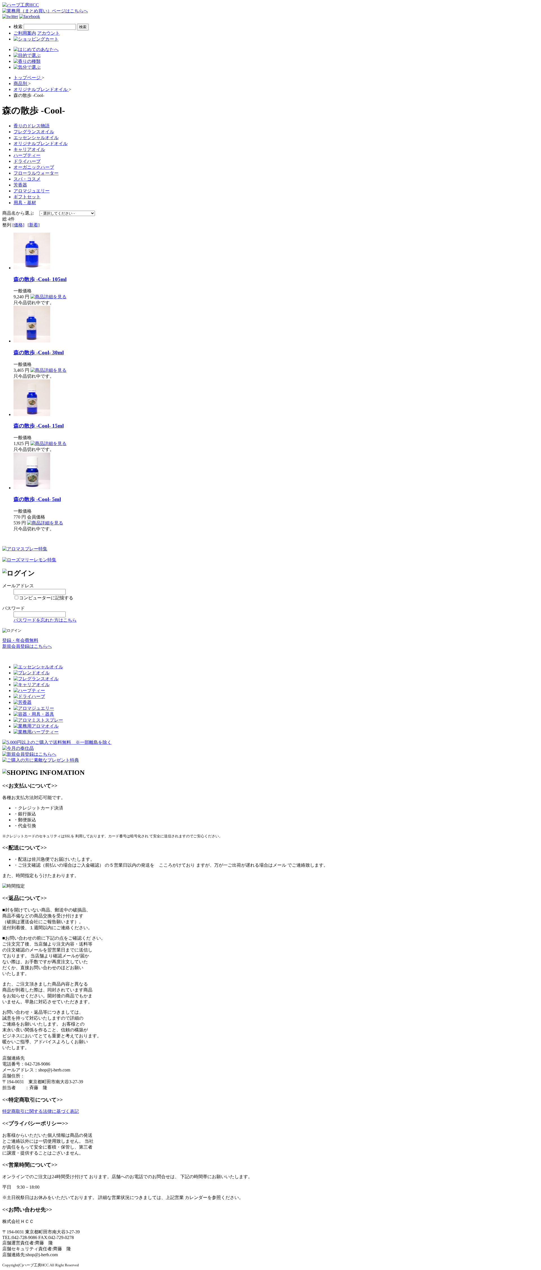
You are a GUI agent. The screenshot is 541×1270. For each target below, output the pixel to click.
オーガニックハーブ (34, 167)
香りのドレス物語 (32, 125)
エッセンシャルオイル (36, 137)
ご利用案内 (25, 33)
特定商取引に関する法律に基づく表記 (40, 1111)
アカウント (48, 33)
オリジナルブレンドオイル (41, 143)
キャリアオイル (29, 149)
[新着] (33, 225)
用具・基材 (25, 202)
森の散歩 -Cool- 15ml (39, 426)
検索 (18, 26)
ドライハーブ (27, 161)
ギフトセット (27, 196)
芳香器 (20, 185)
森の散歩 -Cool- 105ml (40, 279)
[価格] (18, 225)
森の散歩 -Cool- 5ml (37, 499)
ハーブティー (27, 155)
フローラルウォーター (36, 173)
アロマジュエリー (32, 190)
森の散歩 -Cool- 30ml (39, 352)
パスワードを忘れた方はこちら (45, 620)
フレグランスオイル (34, 131)
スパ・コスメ (27, 179)
